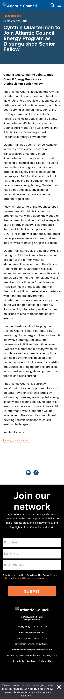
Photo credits (45, 660)
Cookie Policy (40, 626)
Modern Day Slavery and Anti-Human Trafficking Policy (32, 655)
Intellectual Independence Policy (32, 638)
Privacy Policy (24, 626)
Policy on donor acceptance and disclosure (32, 649)
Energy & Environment (16, 440)
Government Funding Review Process (32, 643)
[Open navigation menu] (59, 5)
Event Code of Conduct (24, 660)
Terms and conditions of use (32, 632)
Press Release (12, 16)
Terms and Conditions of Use (26, 578)
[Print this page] (28, 472)
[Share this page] (36, 472)
